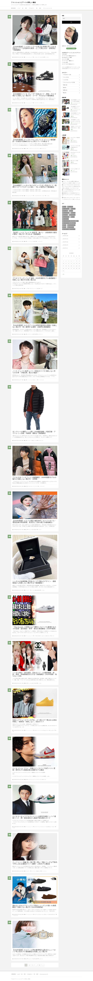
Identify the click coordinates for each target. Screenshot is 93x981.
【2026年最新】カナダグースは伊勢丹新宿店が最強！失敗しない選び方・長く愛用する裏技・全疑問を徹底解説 (34, 326)
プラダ (41, 288)
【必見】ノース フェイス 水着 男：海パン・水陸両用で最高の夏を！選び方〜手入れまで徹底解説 (34, 233)
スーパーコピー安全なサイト (68, 64)
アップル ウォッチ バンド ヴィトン (34, 148)
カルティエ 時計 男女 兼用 (33, 958)
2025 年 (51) (65, 238)
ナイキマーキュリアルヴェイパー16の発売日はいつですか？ (45, 826)
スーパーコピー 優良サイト (68, 60)
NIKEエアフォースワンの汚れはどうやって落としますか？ (44, 730)
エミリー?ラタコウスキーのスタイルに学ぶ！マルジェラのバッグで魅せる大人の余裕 (71, 186)
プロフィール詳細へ (71, 48)
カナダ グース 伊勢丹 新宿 (32, 334)
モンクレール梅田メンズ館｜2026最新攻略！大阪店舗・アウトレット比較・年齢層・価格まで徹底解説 (34, 432)
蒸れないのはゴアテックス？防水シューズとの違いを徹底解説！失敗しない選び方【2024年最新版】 (34, 906)
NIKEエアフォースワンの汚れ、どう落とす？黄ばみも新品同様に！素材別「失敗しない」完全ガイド (34, 721)
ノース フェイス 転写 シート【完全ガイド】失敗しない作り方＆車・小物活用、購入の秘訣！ (33, 372)
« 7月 (63, 274)
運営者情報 (13, 8)
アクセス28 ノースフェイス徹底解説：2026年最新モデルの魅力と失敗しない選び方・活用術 (34, 478)
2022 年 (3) (65, 248)
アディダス (65, 210)
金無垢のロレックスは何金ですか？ (70, 193)
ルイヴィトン (44, 148)
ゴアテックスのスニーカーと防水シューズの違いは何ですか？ (45, 914)
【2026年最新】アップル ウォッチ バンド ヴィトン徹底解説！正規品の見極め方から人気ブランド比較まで (34, 140)
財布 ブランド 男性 (74, 160)
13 (71, 263)
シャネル (47, 57)
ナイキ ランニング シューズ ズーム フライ (35, 779)
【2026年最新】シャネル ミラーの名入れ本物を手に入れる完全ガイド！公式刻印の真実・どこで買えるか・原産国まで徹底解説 (34, 48)
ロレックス (70, 206)
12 (68, 263)
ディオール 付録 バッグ (75, 168)
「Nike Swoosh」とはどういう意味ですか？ (42, 635)
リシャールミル (66, 212)
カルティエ (41, 958)
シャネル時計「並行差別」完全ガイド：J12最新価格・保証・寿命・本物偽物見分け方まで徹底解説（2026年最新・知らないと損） (34, 674)
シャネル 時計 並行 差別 (33, 683)
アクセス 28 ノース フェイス (33, 486)
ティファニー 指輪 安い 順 (36, 871)
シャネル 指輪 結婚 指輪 (36, 590)
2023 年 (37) (65, 245)
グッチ (73, 216)
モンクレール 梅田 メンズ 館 (32, 440)
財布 (40, 8)
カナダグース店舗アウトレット (69, 229)
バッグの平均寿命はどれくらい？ (70, 189)
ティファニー (44, 871)
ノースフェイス (39, 241)
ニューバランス (66, 216)
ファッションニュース (47, 8)
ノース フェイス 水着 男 (32, 241)
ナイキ (43, 102)
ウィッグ (66, 77)
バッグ (19, 8)
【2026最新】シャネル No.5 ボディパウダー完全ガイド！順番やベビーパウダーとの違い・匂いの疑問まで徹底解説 (34, 186)
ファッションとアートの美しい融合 (23, 2)
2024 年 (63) (65, 241)
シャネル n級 (65, 62)
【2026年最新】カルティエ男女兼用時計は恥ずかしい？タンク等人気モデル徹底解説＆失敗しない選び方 (34, 950)
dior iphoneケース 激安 (67, 57)
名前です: (64, 45)
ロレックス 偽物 (65, 59)
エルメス (39, 529)
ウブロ (64, 225)
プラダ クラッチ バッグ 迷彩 (34, 288)
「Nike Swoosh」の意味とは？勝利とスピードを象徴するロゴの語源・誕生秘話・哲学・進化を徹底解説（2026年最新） (34, 627)
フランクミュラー (71, 225)
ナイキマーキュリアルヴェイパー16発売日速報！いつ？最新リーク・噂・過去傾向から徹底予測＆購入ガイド (34, 817)
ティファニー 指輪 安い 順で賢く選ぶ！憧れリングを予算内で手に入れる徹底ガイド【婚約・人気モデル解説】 (34, 863)
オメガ (71, 210)
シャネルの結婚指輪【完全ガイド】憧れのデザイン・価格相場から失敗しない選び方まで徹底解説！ (34, 582)
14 (73, 263)
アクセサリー (31, 8)
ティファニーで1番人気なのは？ (69, 223)
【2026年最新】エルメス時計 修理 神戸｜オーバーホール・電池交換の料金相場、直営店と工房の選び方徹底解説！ (34, 521)
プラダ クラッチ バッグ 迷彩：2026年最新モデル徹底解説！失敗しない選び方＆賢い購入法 (34, 279)
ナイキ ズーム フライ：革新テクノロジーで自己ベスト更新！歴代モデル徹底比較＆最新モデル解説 (33, 769)
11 (39, 965)
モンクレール (41, 440)
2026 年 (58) (65, 235)
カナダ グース (40, 334)
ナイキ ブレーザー (37, 102)
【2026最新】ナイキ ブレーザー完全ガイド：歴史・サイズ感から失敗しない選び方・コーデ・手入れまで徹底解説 (34, 94)
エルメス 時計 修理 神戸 (33, 529)
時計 (26, 8)
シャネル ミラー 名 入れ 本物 (39, 57)
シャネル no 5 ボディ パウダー (39, 195)
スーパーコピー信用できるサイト (69, 55)
